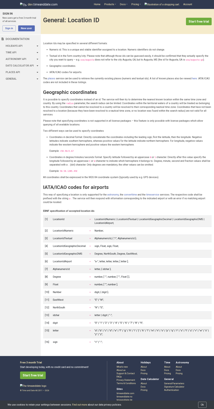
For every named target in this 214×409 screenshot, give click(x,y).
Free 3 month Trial (31, 362)
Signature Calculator (174, 386)
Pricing (179, 373)
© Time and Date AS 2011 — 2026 (34, 390)
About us (121, 370)
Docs (178, 370)
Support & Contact (126, 373)
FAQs (119, 376)
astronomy (113, 194)
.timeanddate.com (42, 4)
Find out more (79, 404)
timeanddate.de (124, 400)
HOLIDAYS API (14, 45)
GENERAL (11, 78)
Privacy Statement (126, 380)
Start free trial (199, 21)
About (179, 367)
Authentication (171, 390)
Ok (202, 404)
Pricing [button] (135, 4)
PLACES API (13, 72)
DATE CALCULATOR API (20, 65)
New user (26, 28)
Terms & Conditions (126, 383)
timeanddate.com (125, 393)
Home (97, 4)
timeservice (152, 194)
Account (187, 4)
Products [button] (109, 4)
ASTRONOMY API (16, 59)
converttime (130, 194)
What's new (122, 367)
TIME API (11, 52)
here (194, 78)
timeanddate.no (124, 396)
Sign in (9, 28)
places (51, 78)
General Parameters (174, 383)
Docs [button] (123, 4)
